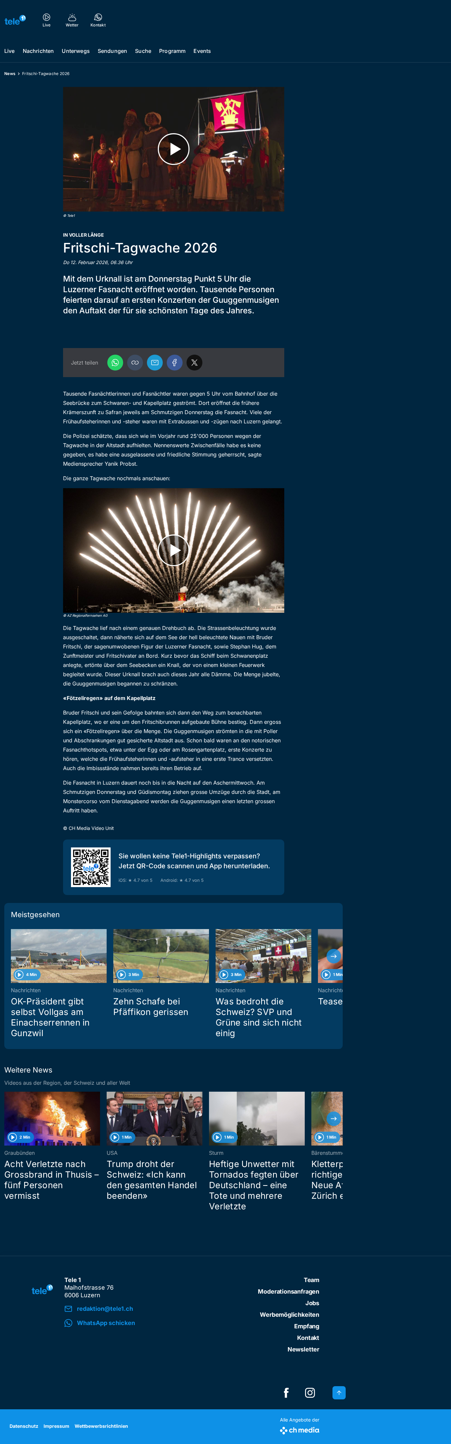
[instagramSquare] (310, 1392)
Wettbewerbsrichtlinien (101, 1426)
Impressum (56, 1426)
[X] (194, 363)
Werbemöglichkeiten (289, 1314)
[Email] (155, 363)
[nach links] (13, 956)
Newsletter (303, 1349)
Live (9, 51)
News (10, 73)
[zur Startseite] (15, 20)
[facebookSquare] (286, 1392)
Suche (143, 51)
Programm (172, 51)
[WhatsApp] (115, 363)
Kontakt (308, 1337)
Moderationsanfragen (288, 1291)
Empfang (306, 1326)
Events (202, 51)
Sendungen (112, 51)
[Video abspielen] (173, 149)
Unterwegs (75, 51)
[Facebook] (175, 363)
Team (311, 1279)
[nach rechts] (334, 956)
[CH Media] (299, 1429)
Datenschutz (24, 1426)
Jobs (312, 1303)
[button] (135, 363)
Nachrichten (38, 51)
